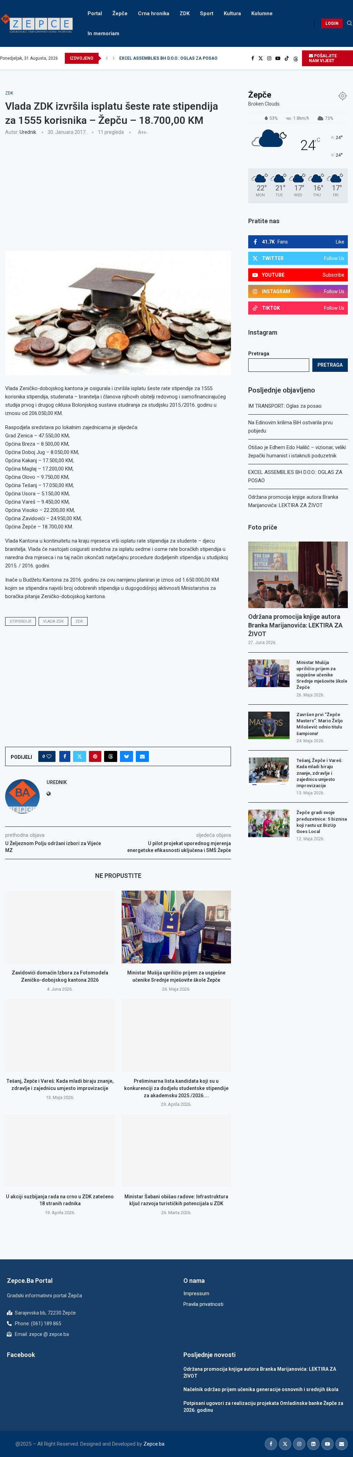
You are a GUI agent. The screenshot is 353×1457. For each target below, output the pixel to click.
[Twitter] (260, 58)
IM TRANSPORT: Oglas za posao (285, 406)
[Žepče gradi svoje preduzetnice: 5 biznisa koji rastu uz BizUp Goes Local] (269, 823)
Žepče (120, 13)
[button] (107, 58)
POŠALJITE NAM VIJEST (323, 58)
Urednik (28, 132)
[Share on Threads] (110, 756)
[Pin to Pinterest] (95, 756)
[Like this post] (49, 756)
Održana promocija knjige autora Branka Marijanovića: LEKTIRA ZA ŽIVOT (190, 58)
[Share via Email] (142, 756)
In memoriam (103, 33)
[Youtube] (278, 58)
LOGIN (332, 23)
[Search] (349, 23)
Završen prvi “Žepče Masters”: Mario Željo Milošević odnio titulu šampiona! (319, 724)
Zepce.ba (153, 1444)
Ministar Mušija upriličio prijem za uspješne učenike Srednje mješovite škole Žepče (321, 675)
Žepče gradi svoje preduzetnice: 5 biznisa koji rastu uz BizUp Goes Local (321, 822)
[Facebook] (252, 58)
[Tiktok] (287, 58)
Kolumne (262, 13)
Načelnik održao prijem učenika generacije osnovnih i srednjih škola (261, 1389)
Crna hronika (153, 13)
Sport (206, 13)
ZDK (185, 13)
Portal (95, 13)
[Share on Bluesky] (126, 756)
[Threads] (296, 58)
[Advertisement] (118, 192)
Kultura (232, 13)
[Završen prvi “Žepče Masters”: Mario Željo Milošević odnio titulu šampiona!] (269, 725)
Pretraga (258, 353)
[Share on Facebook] (64, 756)
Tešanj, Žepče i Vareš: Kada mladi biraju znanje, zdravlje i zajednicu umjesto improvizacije (319, 773)
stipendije (20, 621)
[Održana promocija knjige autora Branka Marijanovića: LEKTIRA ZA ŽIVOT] (298, 575)
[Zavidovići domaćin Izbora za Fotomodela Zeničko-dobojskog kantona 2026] (60, 927)
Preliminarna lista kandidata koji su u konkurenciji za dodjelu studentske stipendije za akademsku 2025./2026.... (176, 1088)
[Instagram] (269, 58)
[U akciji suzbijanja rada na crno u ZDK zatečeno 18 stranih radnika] (60, 1150)
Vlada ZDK (53, 621)
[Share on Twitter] (79, 756)
